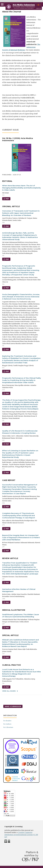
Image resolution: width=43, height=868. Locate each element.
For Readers (7, 721)
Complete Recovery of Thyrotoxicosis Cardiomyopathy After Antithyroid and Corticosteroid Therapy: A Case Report (18, 515)
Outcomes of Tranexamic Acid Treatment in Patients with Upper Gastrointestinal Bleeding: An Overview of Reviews (21, 213)
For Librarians (8, 727)
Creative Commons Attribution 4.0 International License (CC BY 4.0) (21, 834)
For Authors (7, 724)
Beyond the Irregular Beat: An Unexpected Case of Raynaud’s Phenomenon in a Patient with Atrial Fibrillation (21, 537)
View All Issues (9, 691)
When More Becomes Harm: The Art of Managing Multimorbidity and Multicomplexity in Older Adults (21, 188)
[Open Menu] (2, 4)
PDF (7, 199)
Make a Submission (13, 706)
